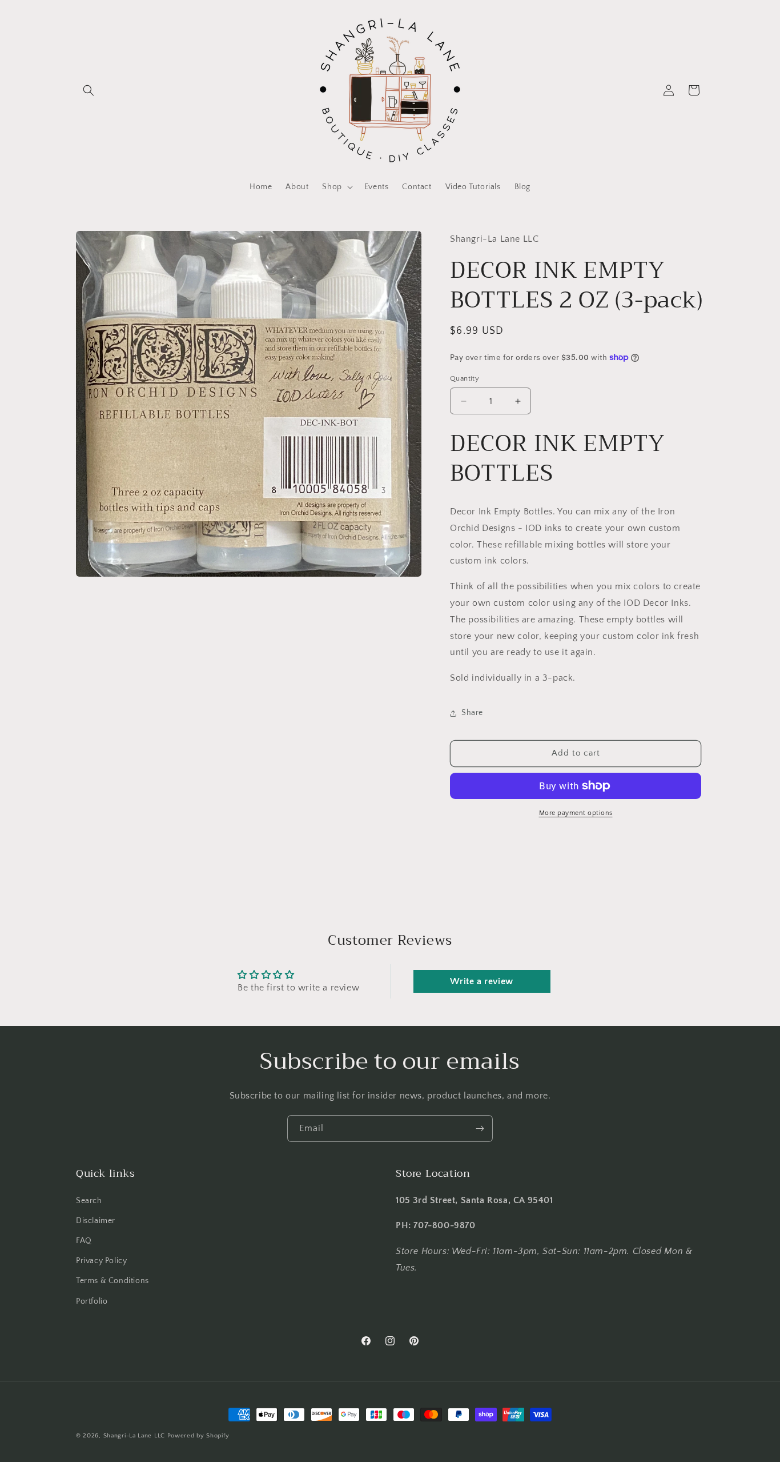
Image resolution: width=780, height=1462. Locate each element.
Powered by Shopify (198, 1435)
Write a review (481, 981)
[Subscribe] (479, 1128)
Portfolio (91, 1301)
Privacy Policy (101, 1260)
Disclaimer (95, 1220)
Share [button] (472, 712)
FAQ (84, 1240)
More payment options (576, 813)
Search (89, 1200)
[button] (88, 90)
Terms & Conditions (112, 1280)
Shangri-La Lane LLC (134, 1435)
